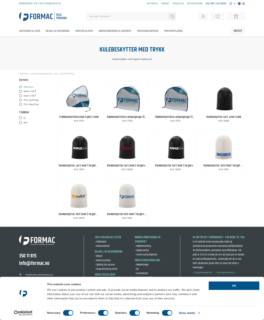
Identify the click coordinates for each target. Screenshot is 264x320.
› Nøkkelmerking (143, 246)
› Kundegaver (141, 273)
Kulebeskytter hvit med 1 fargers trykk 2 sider (133, 214)
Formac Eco (178, 3)
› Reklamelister (102, 246)
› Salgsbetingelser (202, 272)
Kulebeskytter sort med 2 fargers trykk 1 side (133, 165)
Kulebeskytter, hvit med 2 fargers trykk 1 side (84, 214)
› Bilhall (98, 256)
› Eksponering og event (106, 269)
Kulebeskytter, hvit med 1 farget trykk (225, 165)
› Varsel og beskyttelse (146, 254)
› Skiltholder (100, 241)
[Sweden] (230, 3)
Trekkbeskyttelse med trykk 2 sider (79, 117)
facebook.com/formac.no (39, 274)
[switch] (103, 313)
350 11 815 (39, 3)
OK (234, 285)
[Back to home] (43, 16)
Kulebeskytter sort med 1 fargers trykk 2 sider (181, 165)
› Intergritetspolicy (225, 272)
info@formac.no (53, 3)
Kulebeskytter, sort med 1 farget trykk (81, 165)
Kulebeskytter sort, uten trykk (223, 117)
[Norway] (239, 3)
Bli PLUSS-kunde (195, 3)
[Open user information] (203, 16)
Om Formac (152, 3)
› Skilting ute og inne (105, 264)
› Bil (137, 269)
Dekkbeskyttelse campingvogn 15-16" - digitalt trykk (137, 117)
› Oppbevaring (142, 250)
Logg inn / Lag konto (215, 3)
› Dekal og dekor (103, 260)
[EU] (243, 3)
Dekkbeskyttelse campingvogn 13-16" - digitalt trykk (185, 117)
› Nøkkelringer (142, 264)
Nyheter (165, 3)
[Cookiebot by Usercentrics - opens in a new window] (23, 313)
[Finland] (234, 3)
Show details (187, 312)
